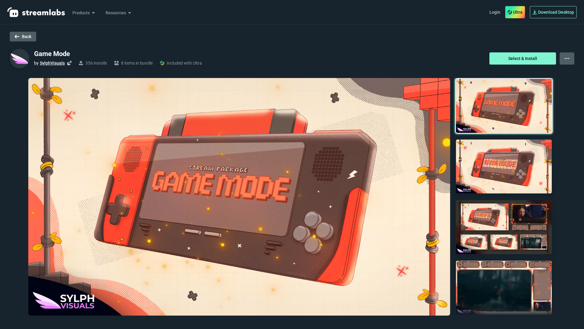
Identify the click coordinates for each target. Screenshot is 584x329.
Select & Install (522, 58)
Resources (116, 12)
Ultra (518, 12)
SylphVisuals (52, 63)
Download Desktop (556, 12)
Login (494, 12)
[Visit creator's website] (69, 63)
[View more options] (567, 58)
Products (81, 12)
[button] (504, 106)
